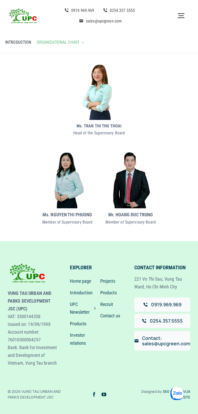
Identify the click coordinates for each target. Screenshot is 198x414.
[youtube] (104, 394)
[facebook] (94, 394)
